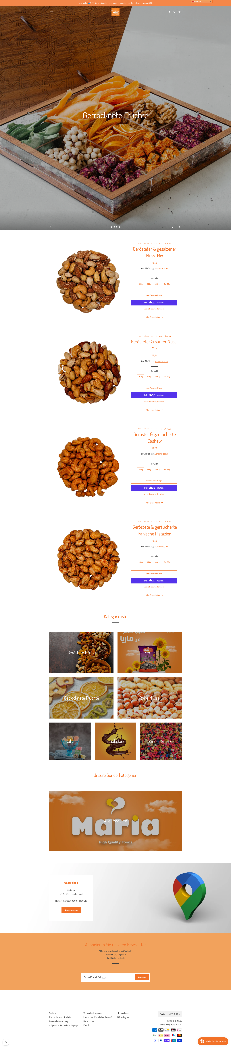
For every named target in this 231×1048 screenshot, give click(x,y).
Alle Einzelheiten (153, 317)
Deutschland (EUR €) (169, 1014)
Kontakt (86, 1025)
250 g (141, 284)
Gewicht (154, 278)
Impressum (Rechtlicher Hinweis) (97, 1017)
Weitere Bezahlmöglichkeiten (154, 309)
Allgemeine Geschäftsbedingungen (64, 1025)
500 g (157, 284)
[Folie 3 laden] (117, 227)
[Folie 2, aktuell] (114, 227)
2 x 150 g (167, 284)
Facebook (124, 1013)
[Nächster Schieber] (179, 227)
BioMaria (178, 1021)
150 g (149, 284)
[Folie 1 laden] (111, 227)
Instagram (124, 1017)
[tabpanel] (115, 115)
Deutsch (197, 2)
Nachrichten (88, 1021)
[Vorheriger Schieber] (51, 227)
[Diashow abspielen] (172, 227)
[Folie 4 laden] (119, 227)
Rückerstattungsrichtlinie (60, 1017)
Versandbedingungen (92, 1013)
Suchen (52, 1013)
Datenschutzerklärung (58, 1021)
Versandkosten (161, 268)
